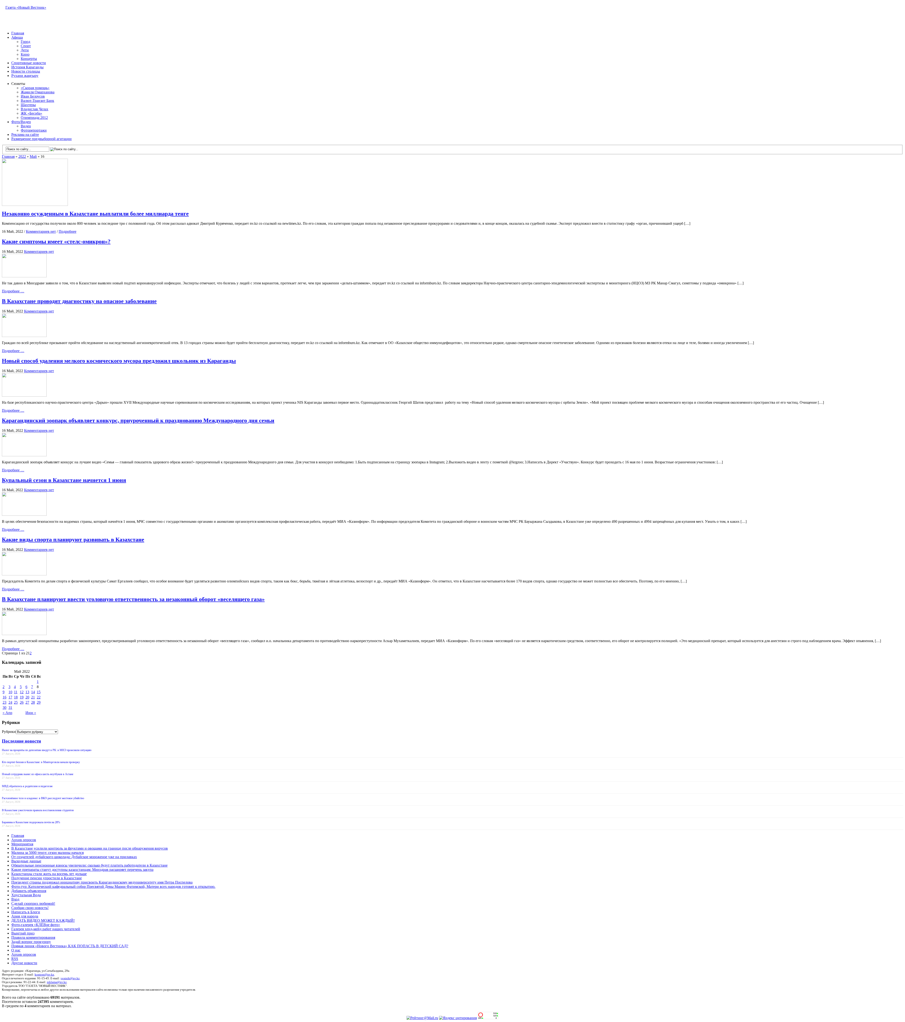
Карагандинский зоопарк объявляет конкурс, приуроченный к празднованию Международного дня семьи (138, 420)
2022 (22, 156)
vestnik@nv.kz (70, 978)
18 (16, 697)
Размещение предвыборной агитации (41, 139)
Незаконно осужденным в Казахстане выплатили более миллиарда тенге (95, 214)
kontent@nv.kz (44, 974)
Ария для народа (24, 916)
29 (39, 702)
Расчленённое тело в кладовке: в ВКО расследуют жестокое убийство (43, 798)
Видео (26, 126)
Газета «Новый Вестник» (25, 7)
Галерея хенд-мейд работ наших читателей (45, 929)
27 (27, 702)
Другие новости (24, 963)
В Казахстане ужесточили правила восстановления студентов (38, 810)
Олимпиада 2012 (34, 118)
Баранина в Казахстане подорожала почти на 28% (31, 822)
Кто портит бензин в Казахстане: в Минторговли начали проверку (41, 762)
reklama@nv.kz (57, 982)
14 (33, 692)
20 (27, 697)
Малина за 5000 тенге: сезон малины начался (47, 853)
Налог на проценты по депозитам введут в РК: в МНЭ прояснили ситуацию (46, 750)
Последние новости (21, 741)
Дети (25, 50)
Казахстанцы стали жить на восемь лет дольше (49, 874)
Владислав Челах (34, 109)
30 (4, 708)
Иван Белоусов (33, 96)
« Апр (7, 713)
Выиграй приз (22, 933)
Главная (17, 33)
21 (33, 697)
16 (4, 697)
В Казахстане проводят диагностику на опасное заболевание (79, 301)
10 (10, 692)
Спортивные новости (28, 63)
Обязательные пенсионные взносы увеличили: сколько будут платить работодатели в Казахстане (89, 865)
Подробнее (67, 231)
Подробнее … (13, 291)
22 (39, 697)
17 (10, 697)
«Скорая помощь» (35, 88)
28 (33, 702)
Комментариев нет (41, 231)
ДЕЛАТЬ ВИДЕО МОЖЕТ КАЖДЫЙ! (43, 920)
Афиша (17, 37)
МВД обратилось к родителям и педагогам (27, 786)
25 (16, 702)
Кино (25, 54)
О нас (16, 950)
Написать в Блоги (25, 912)
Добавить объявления (28, 891)
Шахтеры (28, 105)
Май (33, 156)
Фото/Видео (21, 122)
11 (15, 692)
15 (39, 692)
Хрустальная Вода (26, 895)
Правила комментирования (33, 937)
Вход (15, 899)
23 (4, 702)
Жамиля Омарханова (37, 92)
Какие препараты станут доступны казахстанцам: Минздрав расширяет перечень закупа (82, 870)
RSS (14, 959)
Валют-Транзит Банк (37, 101)
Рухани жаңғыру (24, 76)
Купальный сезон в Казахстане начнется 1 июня (64, 480)
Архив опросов (23, 840)
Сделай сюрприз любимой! (33, 904)
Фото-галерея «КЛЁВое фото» (35, 925)
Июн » (30, 713)
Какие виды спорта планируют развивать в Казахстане (73, 539)
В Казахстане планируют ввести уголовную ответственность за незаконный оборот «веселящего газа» (133, 599)
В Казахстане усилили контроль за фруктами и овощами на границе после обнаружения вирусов (89, 848)
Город (25, 42)
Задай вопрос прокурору (31, 942)
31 (10, 708)
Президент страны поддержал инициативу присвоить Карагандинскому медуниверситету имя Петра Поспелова (102, 882)
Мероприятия (22, 844)
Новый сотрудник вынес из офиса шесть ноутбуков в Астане (37, 774)
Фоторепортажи (34, 130)
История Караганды (27, 67)
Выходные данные (26, 861)
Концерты (29, 59)
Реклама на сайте (25, 135)
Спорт (26, 46)
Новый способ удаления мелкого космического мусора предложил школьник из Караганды (119, 361)
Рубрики (9, 732)
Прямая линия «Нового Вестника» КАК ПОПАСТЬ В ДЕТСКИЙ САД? (69, 946)
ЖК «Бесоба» (31, 113)
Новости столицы (25, 71)
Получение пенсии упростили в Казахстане (46, 878)
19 (22, 697)
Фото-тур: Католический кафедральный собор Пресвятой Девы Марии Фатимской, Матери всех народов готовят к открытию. (113, 887)
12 (22, 692)
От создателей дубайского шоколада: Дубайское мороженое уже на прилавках (74, 857)
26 (22, 702)
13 (27, 692)
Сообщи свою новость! (30, 908)
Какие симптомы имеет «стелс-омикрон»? (56, 241)
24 (10, 702)
